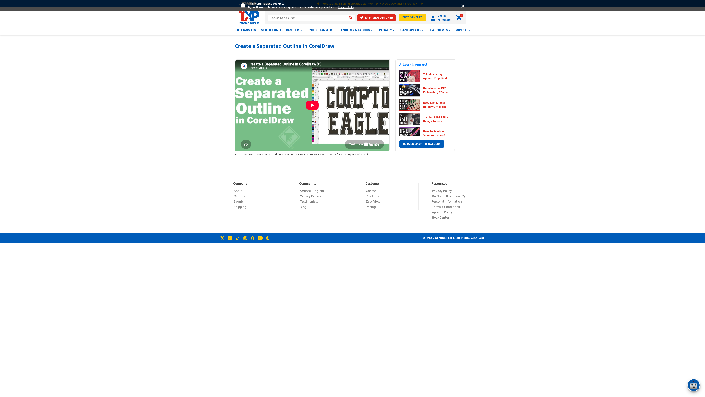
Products (372, 196)
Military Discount (312, 196)
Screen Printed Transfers (280, 30)
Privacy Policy (346, 7)
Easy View (373, 201)
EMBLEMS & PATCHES (355, 30)
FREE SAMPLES (412, 17)
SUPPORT (461, 30)
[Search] (351, 18)
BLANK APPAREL (410, 30)
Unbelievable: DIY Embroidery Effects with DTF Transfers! (435, 90)
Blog (303, 207)
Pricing (371, 207)
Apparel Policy (442, 212)
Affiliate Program (312, 191)
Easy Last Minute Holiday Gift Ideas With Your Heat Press (436, 105)
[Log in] (433, 17)
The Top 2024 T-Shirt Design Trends (436, 119)
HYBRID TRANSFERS (320, 30)
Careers (239, 196)
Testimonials (309, 201)
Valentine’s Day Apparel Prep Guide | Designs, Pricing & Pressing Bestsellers (436, 76)
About (238, 191)
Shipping (240, 207)
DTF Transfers (245, 30)
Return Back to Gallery (422, 143)
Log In (442, 15)
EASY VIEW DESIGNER (379, 17)
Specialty (385, 30)
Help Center (440, 217)
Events (239, 201)
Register (446, 19)
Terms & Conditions (446, 207)
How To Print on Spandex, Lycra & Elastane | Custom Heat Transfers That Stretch (435, 133)
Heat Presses (438, 30)
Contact (372, 191)
